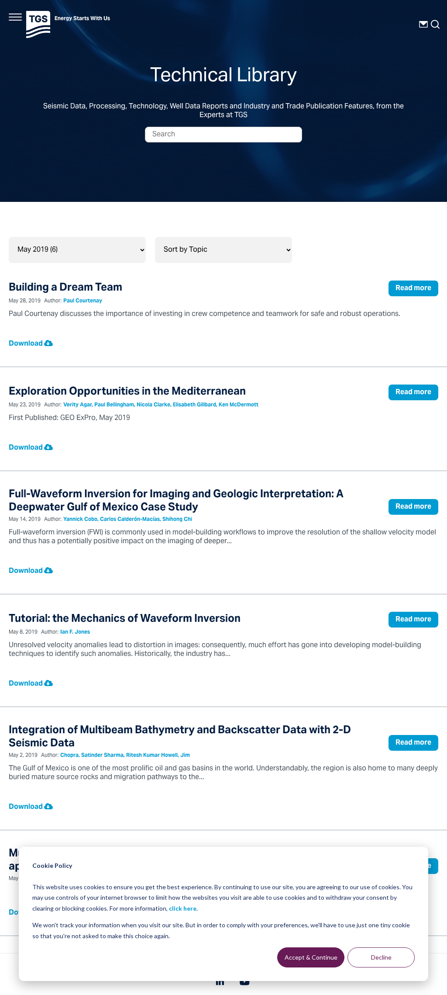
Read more (413, 288)
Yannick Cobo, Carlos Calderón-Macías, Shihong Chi (127, 520)
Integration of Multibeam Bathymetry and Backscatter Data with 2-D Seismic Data (180, 737)
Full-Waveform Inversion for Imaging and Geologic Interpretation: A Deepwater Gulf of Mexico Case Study (176, 501)
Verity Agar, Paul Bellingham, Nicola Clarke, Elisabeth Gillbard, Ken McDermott (160, 405)
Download (26, 343)
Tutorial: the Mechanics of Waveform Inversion (125, 619)
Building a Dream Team (65, 288)
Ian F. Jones (75, 632)
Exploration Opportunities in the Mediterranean (127, 392)
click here (182, 908)
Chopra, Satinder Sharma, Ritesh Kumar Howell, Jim (125, 755)
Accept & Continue (311, 957)
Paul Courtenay (82, 301)
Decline (381, 957)
